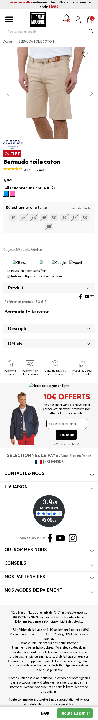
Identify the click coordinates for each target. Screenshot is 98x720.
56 (85, 218)
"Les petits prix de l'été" (44, 612)
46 (33, 218)
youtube (87, 296)
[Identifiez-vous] (78, 20)
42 (13, 218)
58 (49, 226)
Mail (92, 296)
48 (44, 218)
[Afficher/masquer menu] (9, 20)
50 (54, 218)
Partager (80, 296)
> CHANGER (54, 461)
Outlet (44, 682)
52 (64, 218)
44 (23, 218)
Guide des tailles (80, 208)
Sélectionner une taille (26, 207)
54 (74, 218)
